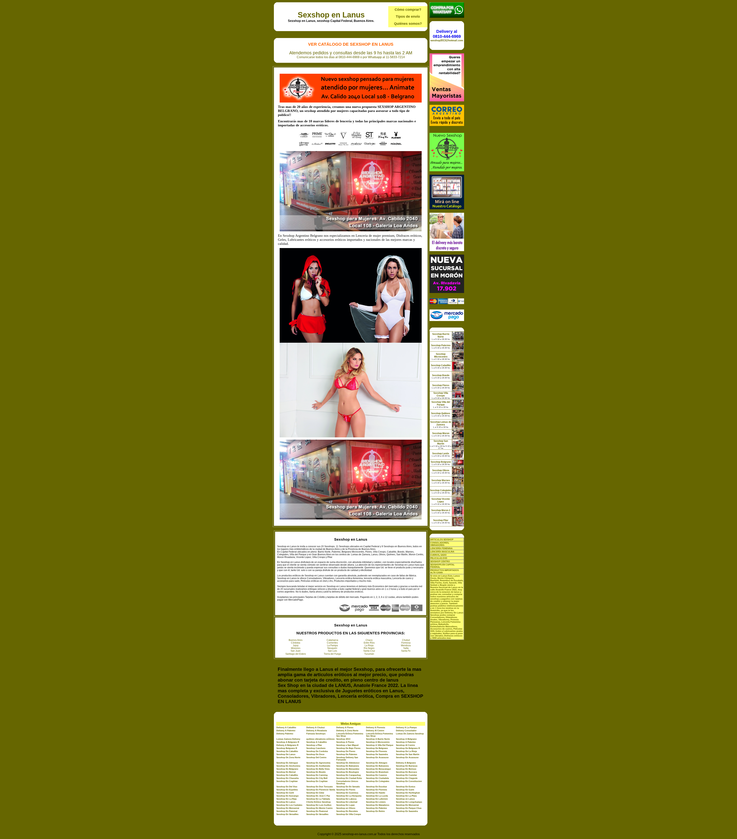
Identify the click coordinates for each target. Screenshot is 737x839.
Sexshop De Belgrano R (408, 748)
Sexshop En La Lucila (377, 796)
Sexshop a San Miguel (347, 745)
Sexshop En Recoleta (347, 811)
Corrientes (332, 642)
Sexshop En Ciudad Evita (349, 778)
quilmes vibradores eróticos (320, 739)
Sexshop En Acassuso (377, 757)
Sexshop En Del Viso (286, 786)
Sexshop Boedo (440, 375)
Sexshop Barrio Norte (440, 335)
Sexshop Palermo (440, 345)
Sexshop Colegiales (441, 490)
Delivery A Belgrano (406, 763)
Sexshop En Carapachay (348, 775)
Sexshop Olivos (440, 470)
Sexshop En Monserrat (407, 805)
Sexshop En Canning (317, 775)
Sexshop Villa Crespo (440, 394)
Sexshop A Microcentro (378, 742)
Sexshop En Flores (345, 790)
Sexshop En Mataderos (377, 805)
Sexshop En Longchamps (409, 802)
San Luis (332, 651)
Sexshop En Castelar (406, 775)
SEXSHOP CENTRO (440, 561)
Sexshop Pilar (440, 520)
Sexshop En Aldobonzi (347, 763)
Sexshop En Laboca (346, 799)
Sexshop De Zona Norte (288, 757)
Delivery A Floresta (375, 727)
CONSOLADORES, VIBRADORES (439, 544)
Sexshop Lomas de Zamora (440, 423)
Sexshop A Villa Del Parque (379, 745)
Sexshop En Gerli (285, 793)
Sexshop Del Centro (316, 757)
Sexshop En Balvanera (347, 766)
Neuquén (332, 648)
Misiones (295, 648)
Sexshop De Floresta (376, 751)
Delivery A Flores (344, 727)
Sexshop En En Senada (348, 786)
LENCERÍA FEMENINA (441, 548)
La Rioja (369, 645)
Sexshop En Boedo (316, 772)
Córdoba (295, 642)
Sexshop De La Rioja (406, 751)
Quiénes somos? (408, 24)
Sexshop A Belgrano (406, 739)
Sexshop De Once (315, 754)
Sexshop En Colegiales (377, 781)
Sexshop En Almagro (376, 763)
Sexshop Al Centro (405, 745)
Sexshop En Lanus (285, 802)
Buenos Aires (295, 640)
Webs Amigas (351, 723)
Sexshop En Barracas (406, 766)
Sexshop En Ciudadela (377, 778)
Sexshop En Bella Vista (318, 769)
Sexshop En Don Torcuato (319, 786)
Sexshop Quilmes (440, 413)
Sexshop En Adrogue (287, 763)
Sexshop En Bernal (286, 772)
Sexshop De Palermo (346, 754)
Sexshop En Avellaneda (318, 766)
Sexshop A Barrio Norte (378, 739)
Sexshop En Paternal (286, 811)
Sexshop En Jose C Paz (318, 796)
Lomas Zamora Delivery (288, 739)
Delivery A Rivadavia (316, 730)
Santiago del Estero (295, 654)
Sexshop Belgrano (441, 462)
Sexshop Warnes (440, 480)
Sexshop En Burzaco (406, 772)
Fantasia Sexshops (316, 733)
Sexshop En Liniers (376, 802)
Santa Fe (406, 651)
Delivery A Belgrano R (287, 745)
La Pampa (332, 645)
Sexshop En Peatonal (317, 811)
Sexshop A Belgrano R (287, 742)
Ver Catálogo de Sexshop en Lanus (350, 44)
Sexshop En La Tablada (318, 799)
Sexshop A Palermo (406, 742)
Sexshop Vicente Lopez (440, 500)
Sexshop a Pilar (314, 745)
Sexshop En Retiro (375, 811)
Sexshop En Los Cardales (289, 805)
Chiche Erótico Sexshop (318, 802)
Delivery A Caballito (286, 727)
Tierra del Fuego (332, 654)
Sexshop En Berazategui (378, 769)
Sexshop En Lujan (345, 805)
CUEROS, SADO (438, 555)
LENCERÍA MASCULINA (442, 551)
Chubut (406, 640)
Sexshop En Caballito (287, 775)
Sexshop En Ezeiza (405, 786)
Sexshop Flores (440, 385)
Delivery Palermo (284, 733)
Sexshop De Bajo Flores (348, 748)
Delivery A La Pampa (406, 727)
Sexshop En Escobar (376, 786)
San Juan (296, 651)
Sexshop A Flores (345, 742)
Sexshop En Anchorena (288, 766)
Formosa (406, 642)
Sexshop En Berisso (406, 769)
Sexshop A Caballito (316, 742)
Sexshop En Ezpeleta (287, 790)
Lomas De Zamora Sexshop (410, 733)
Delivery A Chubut (315, 727)
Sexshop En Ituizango (287, 796)
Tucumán (369, 654)
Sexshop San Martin (441, 442)
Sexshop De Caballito (287, 751)
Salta (406, 648)
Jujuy (295, 645)
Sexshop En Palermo (376, 808)
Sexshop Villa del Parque (440, 403)
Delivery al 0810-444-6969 (447, 34)
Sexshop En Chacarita (287, 778)
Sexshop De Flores (345, 751)
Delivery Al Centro (375, 730)
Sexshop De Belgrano (377, 748)
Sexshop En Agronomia (318, 763)
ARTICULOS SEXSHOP (441, 539)
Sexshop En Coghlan (287, 781)
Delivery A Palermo (285, 730)
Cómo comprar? (408, 10)
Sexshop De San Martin (407, 754)
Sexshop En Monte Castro (319, 808)
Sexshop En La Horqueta (348, 796)
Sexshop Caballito (441, 365)
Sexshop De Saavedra (377, 754)
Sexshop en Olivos (345, 808)
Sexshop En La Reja (286, 799)
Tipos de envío (408, 16)
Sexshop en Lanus (331, 15)
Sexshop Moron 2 (440, 510)
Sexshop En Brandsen (377, 772)
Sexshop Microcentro (440, 355)
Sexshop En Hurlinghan (408, 793)
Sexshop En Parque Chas (408, 808)
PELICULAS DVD (438, 558)
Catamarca (332, 640)
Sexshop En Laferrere (377, 799)
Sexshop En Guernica (347, 793)
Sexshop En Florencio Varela (320, 790)
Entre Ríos (369, 642)
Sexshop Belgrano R (286, 748)
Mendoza (406, 645)
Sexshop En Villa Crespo (348, 814)
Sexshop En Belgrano (287, 769)
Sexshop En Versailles (287, 814)
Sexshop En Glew (315, 793)
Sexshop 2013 (343, 739)
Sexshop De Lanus (285, 754)
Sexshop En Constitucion (409, 781)
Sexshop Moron (440, 433)
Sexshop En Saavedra (407, 811)
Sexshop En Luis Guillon (318, 805)
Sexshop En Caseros (376, 775)
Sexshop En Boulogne (347, 772)
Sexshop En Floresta (376, 790)
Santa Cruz (369, 651)
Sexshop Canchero (316, 748)
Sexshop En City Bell (316, 778)
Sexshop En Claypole (406, 778)
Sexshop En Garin (405, 790)
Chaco (369, 640)
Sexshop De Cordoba (317, 751)
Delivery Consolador (406, 730)
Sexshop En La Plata (406, 796)
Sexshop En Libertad (346, 802)
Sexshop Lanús (440, 453)
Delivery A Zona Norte (347, 730)
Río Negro (369, 648)
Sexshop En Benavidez (347, 769)
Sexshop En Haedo (375, 793)
